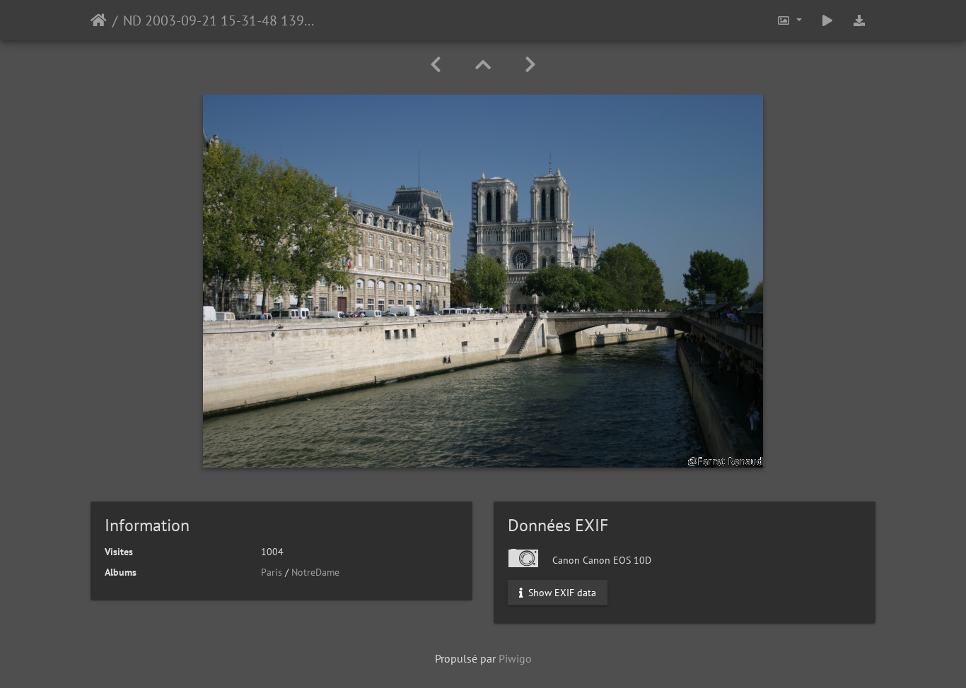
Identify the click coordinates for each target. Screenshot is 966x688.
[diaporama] (827, 20)
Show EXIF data (560, 592)
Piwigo (515, 658)
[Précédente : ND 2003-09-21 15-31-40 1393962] (435, 64)
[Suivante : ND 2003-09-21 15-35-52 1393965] (530, 64)
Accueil (99, 20)
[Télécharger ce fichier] (859, 20)
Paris (271, 572)
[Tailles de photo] (789, 20)
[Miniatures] (483, 64)
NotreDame (315, 572)
